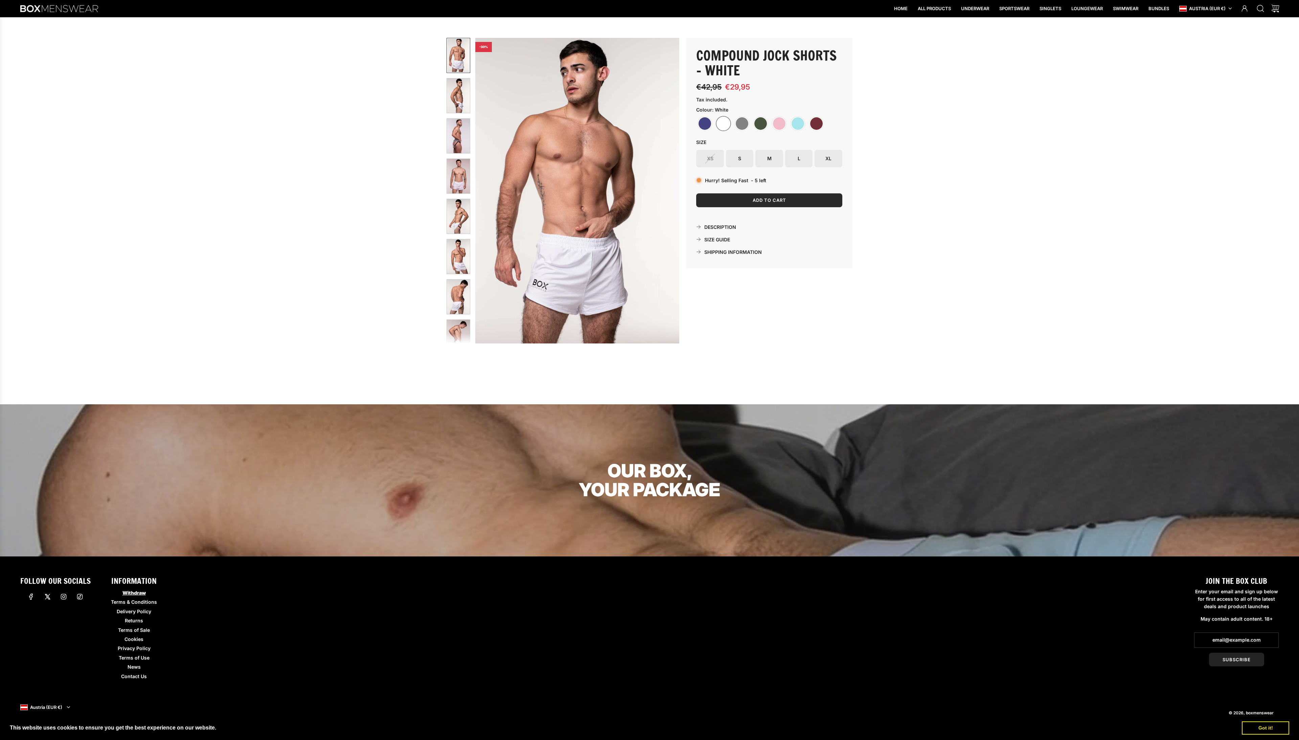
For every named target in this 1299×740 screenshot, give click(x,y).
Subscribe (1237, 659)
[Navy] (704, 124)
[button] (491, 190)
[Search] (1260, 8)
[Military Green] (760, 124)
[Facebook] (31, 596)
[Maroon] (816, 124)
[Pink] (779, 124)
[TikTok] (79, 596)
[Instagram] (63, 596)
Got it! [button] (1265, 728)
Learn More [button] (233, 728)
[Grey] (742, 124)
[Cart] (1275, 8)
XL (828, 158)
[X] (47, 596)
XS (710, 158)
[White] (723, 124)
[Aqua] (797, 124)
